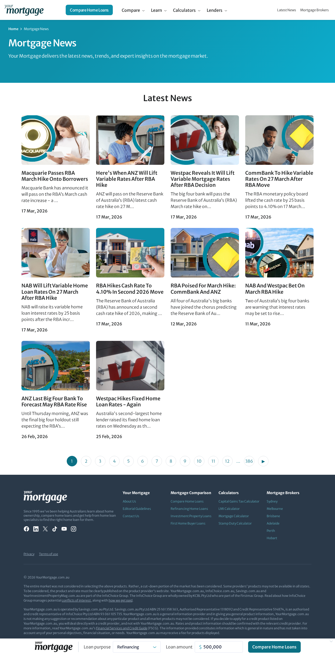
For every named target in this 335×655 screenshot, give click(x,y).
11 (213, 461)
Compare (131, 10)
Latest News (286, 10)
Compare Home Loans (89, 10)
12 (227, 461)
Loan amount (179, 646)
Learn (156, 10)
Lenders (214, 10)
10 (199, 461)
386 (249, 461)
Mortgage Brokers (314, 10)
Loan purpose (97, 646)
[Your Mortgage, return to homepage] (24, 10)
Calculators (184, 10)
